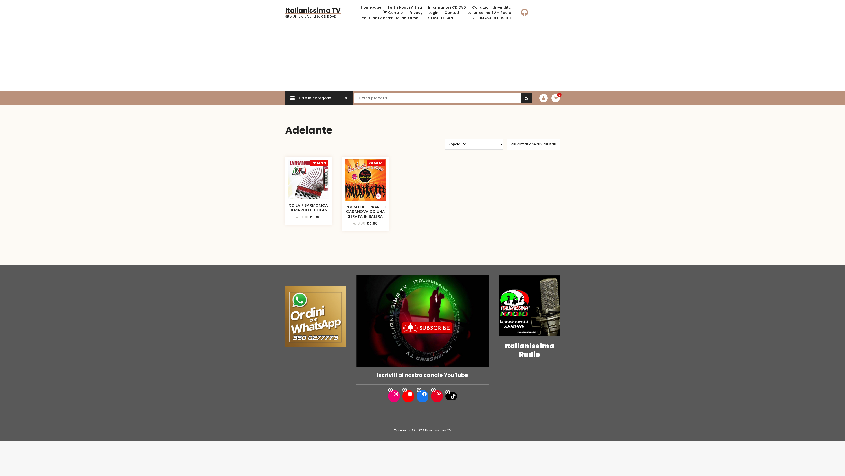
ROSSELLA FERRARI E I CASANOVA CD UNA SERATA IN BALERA (365, 211)
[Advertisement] (422, 58)
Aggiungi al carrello (308, 223)
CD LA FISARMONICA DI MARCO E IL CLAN (308, 208)
